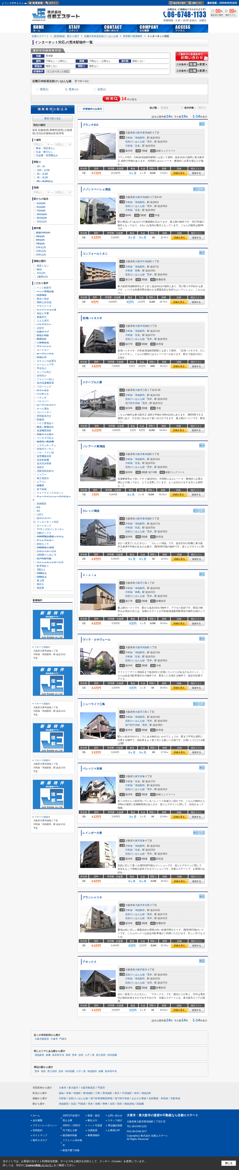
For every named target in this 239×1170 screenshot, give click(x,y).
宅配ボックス (43, 533)
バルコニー (42, 401)
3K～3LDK (42, 177)
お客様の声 (114, 1130)
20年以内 (41, 254)
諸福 (61, 1093)
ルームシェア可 (45, 364)
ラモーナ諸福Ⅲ (42, 647)
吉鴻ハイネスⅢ (92, 318)
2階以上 (40, 569)
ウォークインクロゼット (49, 492)
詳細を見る (179, 173)
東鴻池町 (147, 132)
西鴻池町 (107, 1093)
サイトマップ (40, 1135)
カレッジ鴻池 (91, 510)
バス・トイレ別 (45, 452)
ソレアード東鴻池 (94, 446)
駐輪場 (40, 419)
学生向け (41, 368)
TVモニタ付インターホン (50, 529)
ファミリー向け (45, 379)
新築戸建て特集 (71, 1150)
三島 (144, 390)
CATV (39, 514)
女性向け (41, 375)
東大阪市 (137, 132)
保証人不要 (42, 313)
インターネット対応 (47, 522)
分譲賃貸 (92, 1130)
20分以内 (41, 221)
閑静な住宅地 (43, 302)
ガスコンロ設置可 (46, 361)
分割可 (40, 328)
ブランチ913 (90, 124)
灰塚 (142, 776)
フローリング (43, 386)
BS (38, 510)
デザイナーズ (43, 306)
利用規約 (37, 1130)
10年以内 (41, 247)
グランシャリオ (92, 897)
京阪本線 (175, 1098)
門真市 (63, 1039)
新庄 (144, 969)
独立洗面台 (42, 478)
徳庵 (137, 270)
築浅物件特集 (70, 1135)
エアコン (41, 481)
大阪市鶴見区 (42, 1039)
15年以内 (41, 251)
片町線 (129, 137)
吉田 (101, 89)
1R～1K (40, 166)
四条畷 (140, 1103)
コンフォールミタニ (95, 253)
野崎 (105, 1103)
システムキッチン (46, 445)
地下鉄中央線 (132, 403)
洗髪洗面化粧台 (45, 470)
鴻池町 (146, 197)
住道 (137, 145)
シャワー (41, 474)
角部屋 (40, 587)
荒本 (73, 89)
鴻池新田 (140, 137)
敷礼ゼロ (92, 1120)
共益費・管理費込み (47, 155)
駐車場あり (42, 565)
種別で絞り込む (52, 118)
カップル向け (43, 372)
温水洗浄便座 (43, 463)
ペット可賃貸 (95, 1125)
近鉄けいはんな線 (135, 141)
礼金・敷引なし (44, 151)
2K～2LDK (42, 174)
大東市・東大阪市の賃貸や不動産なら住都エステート (162, 1115)
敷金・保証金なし (45, 148)
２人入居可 (42, 320)
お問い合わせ (115, 1115)
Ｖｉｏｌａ (90, 575)
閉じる (228, 1163)
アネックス (90, 961)
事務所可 (41, 317)
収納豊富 (41, 503)
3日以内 (40, 273)
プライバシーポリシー (45, 1125)
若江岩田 (101, 1055)
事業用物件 (94, 1135)
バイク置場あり (45, 423)
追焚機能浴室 (43, 456)
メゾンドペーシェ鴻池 (97, 189)
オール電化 (42, 408)
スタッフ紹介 (115, 1120)
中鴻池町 (147, 261)
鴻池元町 (146, 1093)
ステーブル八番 (92, 382)
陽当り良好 (42, 298)
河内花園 (112, 1055)
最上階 (40, 580)
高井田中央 (58, 1055)
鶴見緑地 (129, 1103)
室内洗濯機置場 (45, 382)
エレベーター (43, 412)
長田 (44, 89)
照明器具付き (43, 416)
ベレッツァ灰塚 (92, 768)
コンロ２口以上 (45, 437)
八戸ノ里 (89, 1055)
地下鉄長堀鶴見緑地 (101, 1098)
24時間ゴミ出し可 (46, 554)
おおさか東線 (139, 1098)
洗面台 (40, 467)
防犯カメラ (42, 544)
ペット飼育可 (43, 287)
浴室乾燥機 (42, 459)
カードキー (42, 350)
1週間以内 (42, 276)
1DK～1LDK (43, 170)
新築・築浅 (94, 1115)
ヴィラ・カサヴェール (97, 639)
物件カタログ (40, 1140)
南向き (40, 584)
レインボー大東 (92, 832)
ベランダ (41, 397)
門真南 (82, 1103)
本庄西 (146, 905)
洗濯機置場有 (43, 430)
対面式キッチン (45, 448)
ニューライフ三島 (94, 704)
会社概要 (37, 1120)
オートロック (43, 525)
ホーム (36, 1115)
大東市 (136, 776)
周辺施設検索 (115, 1125)
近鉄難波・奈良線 (158, 1098)
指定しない (42, 265)
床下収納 (41, 489)
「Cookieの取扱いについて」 (39, 1165)
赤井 (136, 1093)
